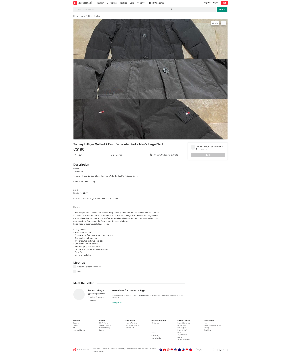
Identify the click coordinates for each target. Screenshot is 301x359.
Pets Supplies (181, 328)
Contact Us (105, 348)
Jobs (128, 348)
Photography (181, 325)
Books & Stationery (183, 323)
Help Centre (96, 348)
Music (179, 332)
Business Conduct (98, 351)
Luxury (101, 330)
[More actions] (223, 23)
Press (113, 348)
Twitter (75, 325)
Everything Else (156, 338)
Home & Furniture (131, 323)
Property (206, 328)
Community (155, 336)
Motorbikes (207, 330)
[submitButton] (222, 9)
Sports (179, 337)
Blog (74, 328)
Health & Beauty (104, 328)
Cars (205, 323)
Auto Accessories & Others (212, 325)
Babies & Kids (129, 328)
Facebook (76, 323)
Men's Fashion (104, 323)
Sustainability (120, 348)
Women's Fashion (105, 325)
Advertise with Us (137, 348)
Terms (146, 348)
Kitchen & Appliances (132, 325)
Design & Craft (182, 330)
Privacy (152, 348)
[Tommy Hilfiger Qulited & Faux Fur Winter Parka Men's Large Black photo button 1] (150, 39)
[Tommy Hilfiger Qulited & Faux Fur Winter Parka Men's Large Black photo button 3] (150, 119)
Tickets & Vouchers (183, 339)
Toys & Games (182, 335)
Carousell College (79, 330)
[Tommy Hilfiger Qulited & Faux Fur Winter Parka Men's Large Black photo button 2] (150, 79)
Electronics (155, 323)
